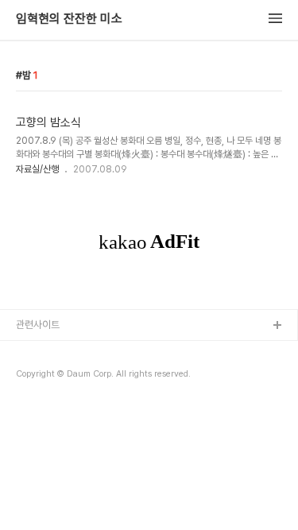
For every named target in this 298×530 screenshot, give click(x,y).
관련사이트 (38, 325)
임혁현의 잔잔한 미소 (69, 19)
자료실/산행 (37, 169)
